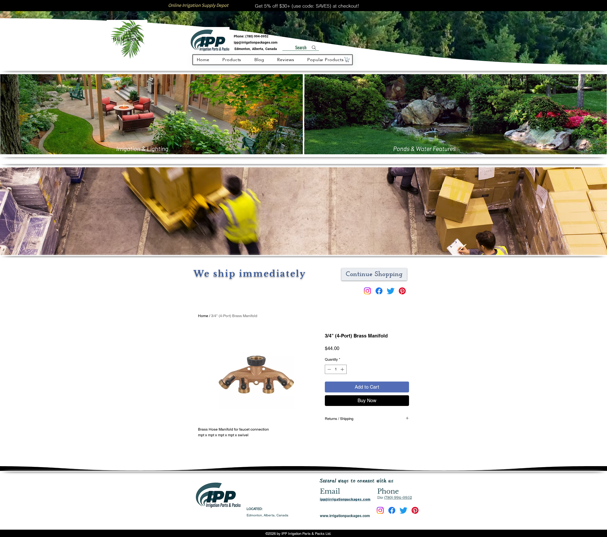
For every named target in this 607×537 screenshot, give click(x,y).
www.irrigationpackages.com (345, 516)
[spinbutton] (336, 369)
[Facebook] (379, 291)
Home (203, 316)
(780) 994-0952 (256, 36)
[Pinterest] (402, 291)
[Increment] (343, 369)
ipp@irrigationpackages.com (255, 42)
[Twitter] (390, 291)
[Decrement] (329, 369)
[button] (347, 59)
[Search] (314, 48)
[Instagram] (367, 291)
